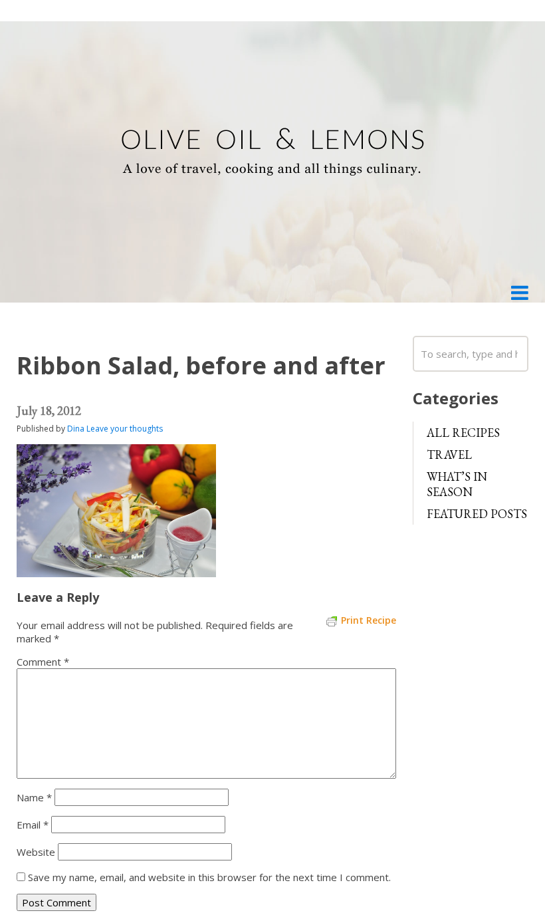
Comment (43, 661)
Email (33, 824)
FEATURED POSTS (477, 513)
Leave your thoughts (124, 428)
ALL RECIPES (463, 432)
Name (34, 797)
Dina (75, 428)
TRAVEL (449, 454)
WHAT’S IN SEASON (457, 484)
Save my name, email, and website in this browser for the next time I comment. (209, 877)
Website (36, 851)
